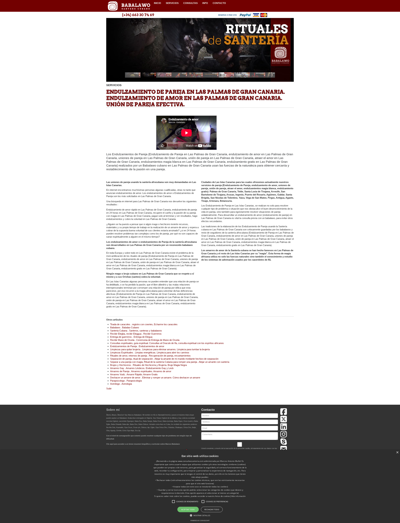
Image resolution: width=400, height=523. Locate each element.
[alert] (200, 486)
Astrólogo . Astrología (121, 383)
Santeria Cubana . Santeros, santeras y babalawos (136, 330)
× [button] (397, 452)
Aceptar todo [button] (188, 509)
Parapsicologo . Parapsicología (126, 380)
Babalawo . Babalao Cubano (124, 327)
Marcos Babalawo (135, 415)
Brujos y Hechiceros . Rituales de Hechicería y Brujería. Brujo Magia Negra (148, 365)
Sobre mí (113, 409)
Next (289, 51)
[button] (173, 501)
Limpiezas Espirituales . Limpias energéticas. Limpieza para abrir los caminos (149, 352)
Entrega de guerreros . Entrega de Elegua (131, 337)
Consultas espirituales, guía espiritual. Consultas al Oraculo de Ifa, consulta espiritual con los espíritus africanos (167, 343)
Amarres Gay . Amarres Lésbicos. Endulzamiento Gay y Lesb (141, 368)
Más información (238, 496)
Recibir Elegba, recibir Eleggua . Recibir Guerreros (136, 333)
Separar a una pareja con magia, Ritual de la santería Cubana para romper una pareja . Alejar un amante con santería (169, 362)
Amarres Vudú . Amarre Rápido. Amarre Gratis (134, 374)
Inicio (157, 3)
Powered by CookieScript (200, 521)
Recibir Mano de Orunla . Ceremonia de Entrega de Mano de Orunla (144, 340)
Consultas (190, 3)
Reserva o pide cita (227, 15)
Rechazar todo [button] (211, 509)
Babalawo (129, 6)
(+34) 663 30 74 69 (138, 15)
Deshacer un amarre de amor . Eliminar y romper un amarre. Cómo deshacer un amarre (155, 377)
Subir (109, 388)
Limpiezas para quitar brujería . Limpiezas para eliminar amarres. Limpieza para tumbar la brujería (160, 349)
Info (205, 3)
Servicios (172, 3)
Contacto (219, 3)
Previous (110, 51)
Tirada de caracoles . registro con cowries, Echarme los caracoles (144, 324)
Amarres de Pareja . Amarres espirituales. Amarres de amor (140, 371)
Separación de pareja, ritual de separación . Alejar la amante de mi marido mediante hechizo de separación (164, 358)
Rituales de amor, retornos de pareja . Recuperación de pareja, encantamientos (150, 355)
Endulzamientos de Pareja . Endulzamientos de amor (137, 346)
